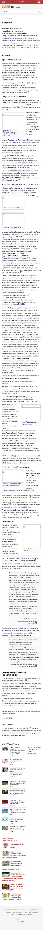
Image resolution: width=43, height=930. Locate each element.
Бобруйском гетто (27, 435)
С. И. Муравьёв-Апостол (17, 258)
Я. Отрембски (20, 85)
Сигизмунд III (13, 142)
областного (10, 31)
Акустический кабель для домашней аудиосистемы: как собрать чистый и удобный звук (18, 792)
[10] (21, 304)
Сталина (30, 458)
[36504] (6, 895)
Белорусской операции (15, 445)
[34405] (6, 863)
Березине (9, 45)
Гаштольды (22, 140)
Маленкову (11, 458)
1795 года (14, 190)
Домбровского (13, 248)
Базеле (30, 120)
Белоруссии (7, 33)
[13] (29, 462)
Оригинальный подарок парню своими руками (16, 863)
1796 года (32, 193)
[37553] (6, 886)
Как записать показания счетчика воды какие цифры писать (17, 819)
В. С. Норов (31, 258)
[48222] (6, 853)
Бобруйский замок (17, 171)
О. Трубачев (22, 87)
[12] (18, 432)
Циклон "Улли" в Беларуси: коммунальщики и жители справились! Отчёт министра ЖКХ (18, 751)
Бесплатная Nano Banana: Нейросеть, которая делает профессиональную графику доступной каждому (17, 772)
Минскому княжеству (10, 102)
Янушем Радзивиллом (22, 163)
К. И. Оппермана (17, 232)
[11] (24, 304)
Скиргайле (21, 107)
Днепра (22, 45)
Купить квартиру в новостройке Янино (34, 750)
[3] (30, 727)
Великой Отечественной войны (7, 407)
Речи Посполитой (14, 178)
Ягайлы (29, 105)
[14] (29, 497)
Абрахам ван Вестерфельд (8, 131)
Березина (27, 589)
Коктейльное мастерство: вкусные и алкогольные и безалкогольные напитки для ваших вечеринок (13, 876)
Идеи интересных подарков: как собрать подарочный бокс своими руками (14, 854)
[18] (35, 560)
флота (17, 558)
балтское (7, 90)
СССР (30, 401)
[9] (19, 304)
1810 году (31, 196)
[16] (23, 514)
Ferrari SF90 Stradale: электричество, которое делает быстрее (17, 802)
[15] (9, 504)
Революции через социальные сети (21, 490)
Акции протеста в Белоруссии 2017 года (17, 510)
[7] (28, 92)
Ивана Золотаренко (20, 173)
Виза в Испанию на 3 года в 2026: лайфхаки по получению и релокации (18, 810)
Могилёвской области (30, 36)
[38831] (6, 874)
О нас (20, 924)
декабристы (12, 256)
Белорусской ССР (13, 401)
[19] (35, 666)
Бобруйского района (14, 36)
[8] (21, 272)
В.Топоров (13, 87)
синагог (15, 305)
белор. (11, 28)
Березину (24, 70)
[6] (19, 72)
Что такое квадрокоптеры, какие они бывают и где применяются (18, 783)
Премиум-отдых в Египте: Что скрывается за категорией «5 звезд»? (17, 828)
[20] (26, 680)
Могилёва (34, 678)
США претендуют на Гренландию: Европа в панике (16, 761)
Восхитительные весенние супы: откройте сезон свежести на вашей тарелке (12, 896)
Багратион (19, 237)
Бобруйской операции (18, 443)
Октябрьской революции (15, 397)
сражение (14, 421)
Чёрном (25, 558)
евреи (13, 302)
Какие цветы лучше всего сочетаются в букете (17, 846)
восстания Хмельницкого (16, 156)
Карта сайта (20, 921)
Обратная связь (20, 919)
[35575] (6, 845)
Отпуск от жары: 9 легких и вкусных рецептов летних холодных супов (12, 887)
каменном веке (8, 80)
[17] (30, 516)
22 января (24, 193)
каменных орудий (14, 75)
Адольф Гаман (11, 433)
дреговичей (14, 72)
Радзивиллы (12, 140)
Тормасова (11, 253)
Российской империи (10, 180)
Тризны (30, 140)
